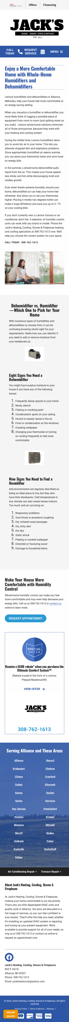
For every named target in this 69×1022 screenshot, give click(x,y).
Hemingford (50, 808)
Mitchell (50, 825)
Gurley (18, 800)
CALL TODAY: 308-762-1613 (21, 242)
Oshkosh (19, 841)
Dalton (18, 784)
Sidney (18, 857)
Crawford (50, 776)
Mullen (50, 833)
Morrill (19, 833)
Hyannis (18, 817)
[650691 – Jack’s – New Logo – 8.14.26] (37, 14)
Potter (50, 841)
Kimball (50, 817)
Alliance (18, 760)
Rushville (19, 849)
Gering (18, 792)
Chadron (50, 768)
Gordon (50, 792)
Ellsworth (50, 784)
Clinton (19, 776)
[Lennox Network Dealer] (17, 5)
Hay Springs (19, 808)
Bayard (50, 760)
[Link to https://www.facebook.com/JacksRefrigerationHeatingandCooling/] (9, 957)
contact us (55, 603)
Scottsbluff (50, 849)
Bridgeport (19, 768)
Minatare (19, 825)
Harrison (50, 800)
